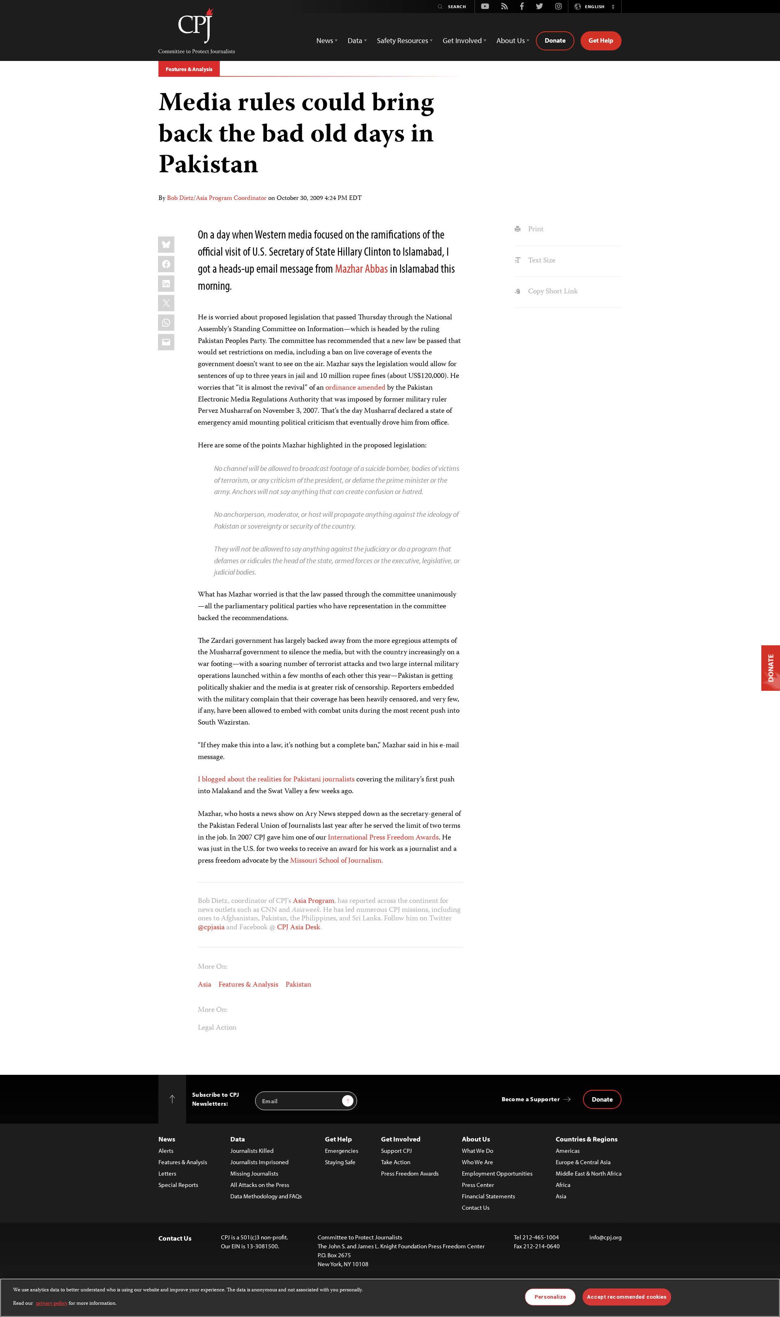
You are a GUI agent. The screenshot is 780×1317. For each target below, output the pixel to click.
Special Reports (178, 1185)
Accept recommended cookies (626, 1297)
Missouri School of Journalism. (336, 861)
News (166, 1139)
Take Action (395, 1162)
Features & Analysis (189, 69)
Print (534, 229)
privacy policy (51, 1303)
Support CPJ (396, 1150)
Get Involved (400, 1139)
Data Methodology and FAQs (266, 1196)
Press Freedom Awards (410, 1173)
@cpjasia (211, 928)
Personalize (550, 1297)
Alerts (165, 1150)
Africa (563, 1185)
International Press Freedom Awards (383, 838)
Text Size (540, 261)
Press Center (478, 1185)
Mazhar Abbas (361, 268)
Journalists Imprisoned (259, 1162)
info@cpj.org (605, 1237)
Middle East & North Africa (589, 1173)
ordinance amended (355, 388)
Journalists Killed (251, 1150)
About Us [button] (510, 40)
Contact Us (476, 1207)
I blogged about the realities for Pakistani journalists (276, 780)
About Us (476, 1139)
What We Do (477, 1150)
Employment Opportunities (497, 1173)
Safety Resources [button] (402, 40)
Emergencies (341, 1150)
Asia (204, 985)
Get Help (601, 40)
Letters (167, 1173)
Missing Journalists (254, 1173)
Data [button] (355, 40)
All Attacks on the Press (259, 1185)
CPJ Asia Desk (299, 928)
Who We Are (477, 1162)
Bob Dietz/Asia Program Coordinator (216, 198)
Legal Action (217, 1028)
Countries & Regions (587, 1139)
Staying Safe (340, 1162)
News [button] (324, 40)
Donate (555, 40)
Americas (568, 1150)
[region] (390, 1297)
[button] (613, 6)
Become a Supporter (531, 1099)
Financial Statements (488, 1196)
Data (237, 1139)
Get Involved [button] (462, 40)
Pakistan (298, 985)
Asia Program (313, 901)
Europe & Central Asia (583, 1162)
